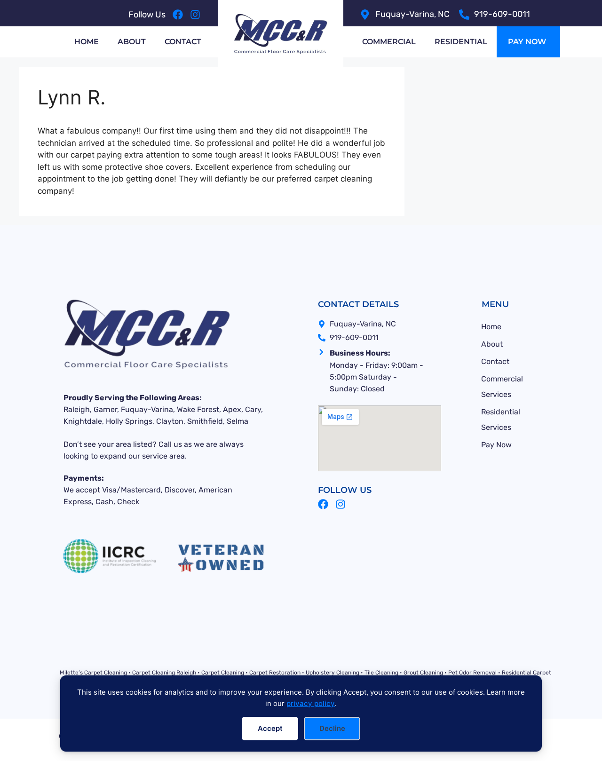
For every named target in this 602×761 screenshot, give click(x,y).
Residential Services (500, 419)
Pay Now (496, 444)
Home (86, 41)
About (132, 41)
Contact (183, 41)
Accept (270, 728)
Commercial (389, 41)
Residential (461, 41)
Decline (332, 728)
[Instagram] (195, 14)
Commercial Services (502, 386)
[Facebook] (178, 14)
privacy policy (310, 703)
